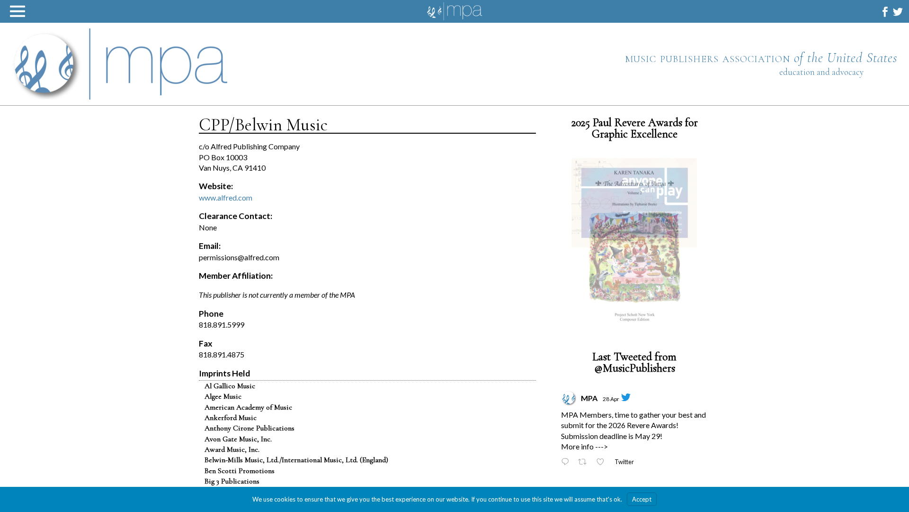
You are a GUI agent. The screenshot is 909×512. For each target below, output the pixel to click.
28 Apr (611, 399)
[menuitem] (885, 11)
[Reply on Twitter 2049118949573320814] (567, 463)
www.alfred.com (225, 197)
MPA (589, 398)
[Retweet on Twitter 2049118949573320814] (585, 463)
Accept (641, 499)
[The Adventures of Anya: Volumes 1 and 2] (634, 244)
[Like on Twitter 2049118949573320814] (603, 463)
